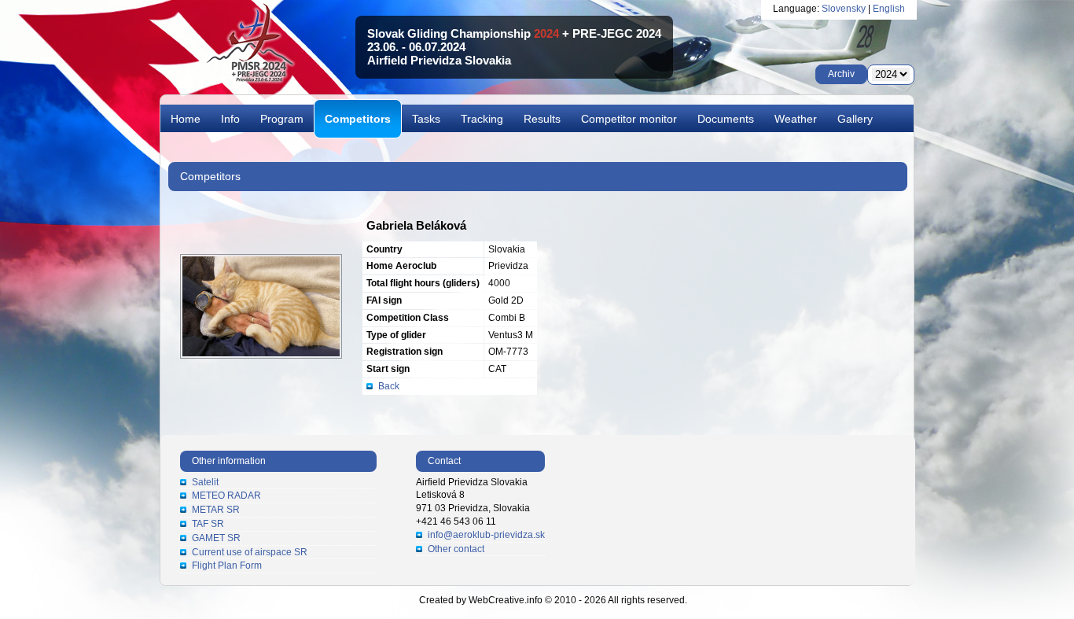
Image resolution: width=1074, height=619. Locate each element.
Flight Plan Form (227, 565)
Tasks (426, 118)
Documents (725, 118)
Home (185, 118)
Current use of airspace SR (249, 552)
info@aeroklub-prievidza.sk (486, 534)
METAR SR (216, 509)
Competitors (358, 118)
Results (542, 118)
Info (230, 118)
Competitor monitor (629, 118)
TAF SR (208, 523)
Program (281, 118)
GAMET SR (216, 537)
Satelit (205, 482)
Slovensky (844, 8)
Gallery (855, 118)
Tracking (482, 118)
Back (388, 386)
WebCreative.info (506, 600)
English (889, 8)
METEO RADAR (226, 495)
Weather (795, 118)
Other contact (456, 549)
